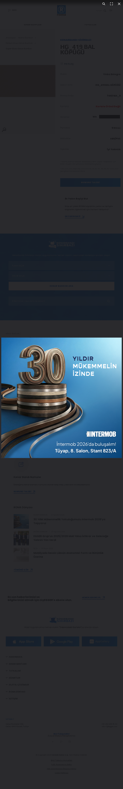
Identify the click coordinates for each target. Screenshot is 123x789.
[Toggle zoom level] (104, 4)
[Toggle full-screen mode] (111, 4)
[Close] (119, 4)
